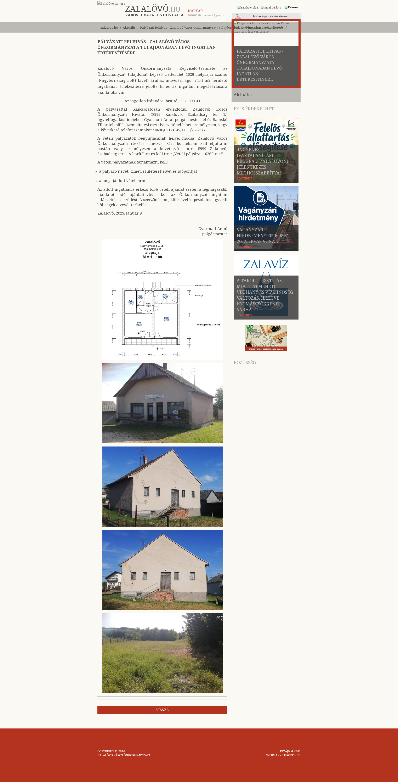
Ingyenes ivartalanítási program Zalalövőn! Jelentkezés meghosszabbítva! (262, 161)
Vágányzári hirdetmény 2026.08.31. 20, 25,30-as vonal (263, 235)
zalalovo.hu (109, 27)
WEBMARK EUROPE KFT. (283, 755)
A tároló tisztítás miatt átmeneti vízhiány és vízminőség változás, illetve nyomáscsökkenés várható (265, 295)
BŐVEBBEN (244, 178)
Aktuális (129, 27)
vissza (162, 709)
